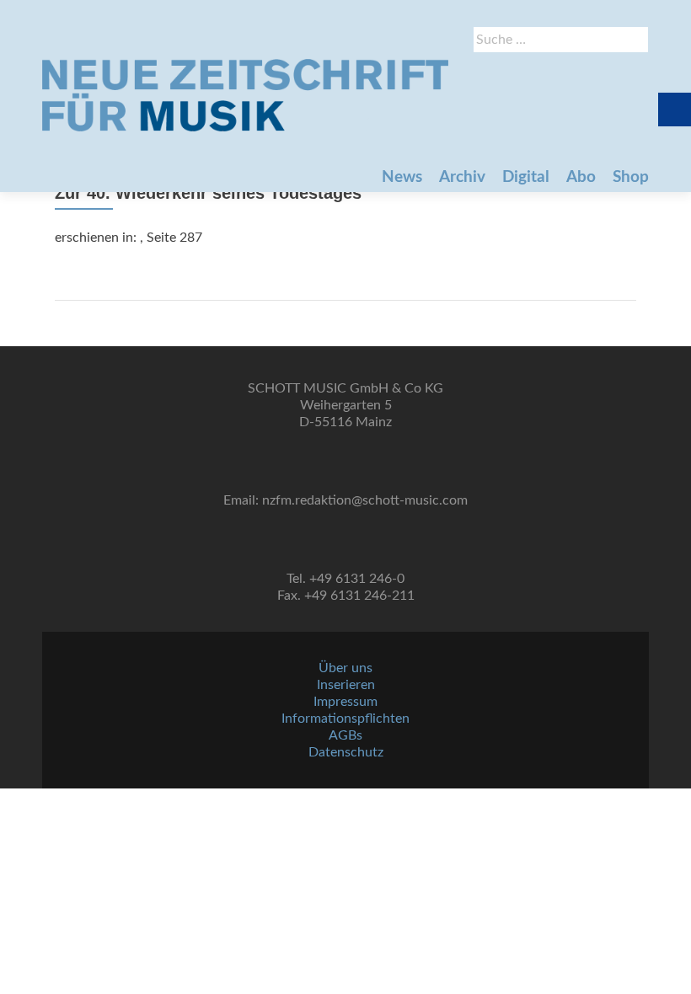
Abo (581, 177)
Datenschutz (345, 752)
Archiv (462, 177)
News (402, 177)
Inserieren (346, 685)
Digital (525, 177)
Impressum (345, 701)
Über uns (345, 668)
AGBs (345, 735)
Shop (631, 177)
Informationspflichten (345, 718)
